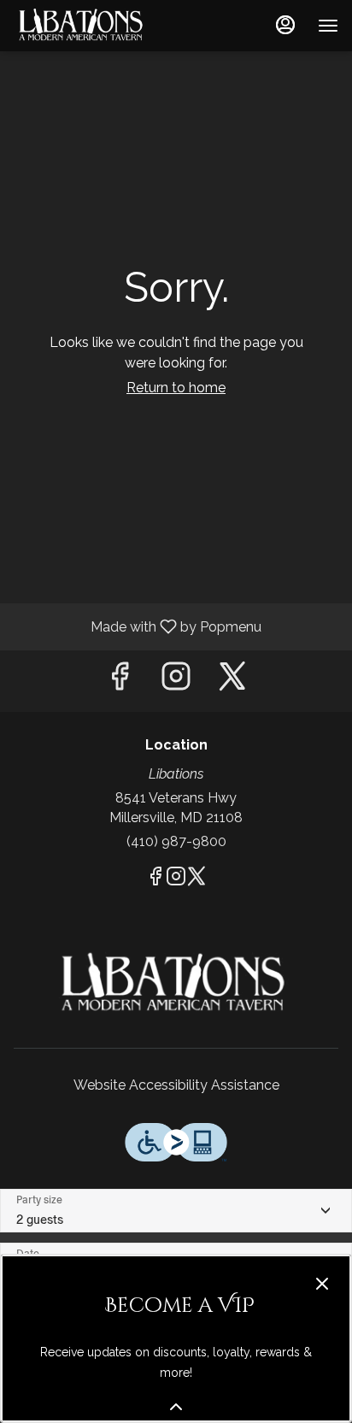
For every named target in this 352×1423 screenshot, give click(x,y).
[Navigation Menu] (328, 25)
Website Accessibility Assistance (176, 1085)
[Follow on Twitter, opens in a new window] (232, 681)
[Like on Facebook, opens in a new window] (119, 681)
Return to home (176, 387)
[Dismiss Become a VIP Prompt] (322, 1283)
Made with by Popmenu (137, 626)
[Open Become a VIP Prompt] (176, 1407)
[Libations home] (90, 25)
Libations (176, 983)
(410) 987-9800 (176, 841)
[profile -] (285, 25)
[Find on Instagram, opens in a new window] (176, 681)
